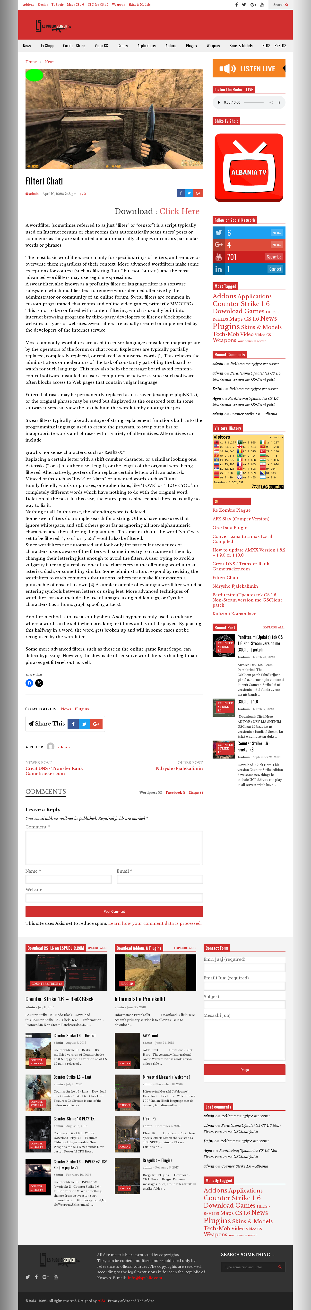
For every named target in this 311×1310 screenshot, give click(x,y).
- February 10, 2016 (77, 1174)
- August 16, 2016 (75, 1126)
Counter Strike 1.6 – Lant (72, 1077)
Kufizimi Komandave (234, 613)
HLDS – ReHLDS (274, 46)
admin (33, 194)
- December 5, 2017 (167, 1126)
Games (123, 46)
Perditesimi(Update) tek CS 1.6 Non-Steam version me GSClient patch (247, 600)
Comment (38, 827)
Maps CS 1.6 (75, 4)
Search (279, 5)
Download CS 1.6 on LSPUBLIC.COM (55, 948)
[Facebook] (236, 5)
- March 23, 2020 (263, 657)
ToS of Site (145, 1301)
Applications (147, 46)
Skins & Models (140, 4)
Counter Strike (74, 46)
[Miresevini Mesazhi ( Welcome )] (127, 1093)
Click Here (179, 211)
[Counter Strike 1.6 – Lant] (38, 1093)
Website (34, 889)
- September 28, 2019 (266, 757)
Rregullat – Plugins (157, 1160)
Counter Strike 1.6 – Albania (253, 414)
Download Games (239, 311)
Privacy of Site (119, 1301)
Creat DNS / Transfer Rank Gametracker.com (54, 771)
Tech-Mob (226, 334)
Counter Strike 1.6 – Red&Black (60, 998)
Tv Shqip (58, 4)
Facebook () (176, 792)
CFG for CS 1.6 (98, 4)
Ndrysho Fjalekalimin (179, 768)
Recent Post (225, 627)
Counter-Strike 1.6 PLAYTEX (74, 1119)
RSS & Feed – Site (234, 501)
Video (247, 334)
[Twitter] (244, 5)
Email (124, 871)
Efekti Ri (149, 1119)
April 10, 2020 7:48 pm (60, 194)
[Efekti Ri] (127, 1134)
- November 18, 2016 (168, 1084)
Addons (28, 4)
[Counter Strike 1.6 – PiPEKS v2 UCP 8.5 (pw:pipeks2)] (38, 1177)
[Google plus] (253, 5)
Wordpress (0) (151, 792)
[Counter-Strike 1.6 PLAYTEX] (38, 1134)
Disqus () (196, 792)
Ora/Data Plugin (230, 527)
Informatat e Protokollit (140, 998)
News (27, 46)
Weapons (118, 4)
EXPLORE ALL (274, 627)
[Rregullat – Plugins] (127, 1176)
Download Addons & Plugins (139, 948)
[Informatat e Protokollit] (156, 972)
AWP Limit (150, 1035)
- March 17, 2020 (262, 709)
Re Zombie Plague (232, 510)
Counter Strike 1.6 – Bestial (74, 1035)
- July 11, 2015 (45, 1007)
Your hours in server (251, 341)
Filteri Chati (225, 577)
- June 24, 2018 (163, 1042)
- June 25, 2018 (135, 1007)
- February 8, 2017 (166, 1167)
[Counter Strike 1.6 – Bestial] (38, 1051)
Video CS (101, 46)
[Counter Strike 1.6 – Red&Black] (66, 972)
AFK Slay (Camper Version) (241, 519)
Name (33, 871)
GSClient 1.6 (248, 701)
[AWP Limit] (127, 1051)
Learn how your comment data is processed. (155, 923)
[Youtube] (262, 5)
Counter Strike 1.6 (241, 304)
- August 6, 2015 (75, 1042)
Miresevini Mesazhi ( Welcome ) (166, 1077)
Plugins (43, 4)
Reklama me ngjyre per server (254, 364)
